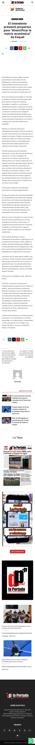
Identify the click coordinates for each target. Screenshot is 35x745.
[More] (29, 48)
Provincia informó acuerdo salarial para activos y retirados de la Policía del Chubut (16, 627)
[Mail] (14, 730)
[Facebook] (12, 48)
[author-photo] (17, 379)
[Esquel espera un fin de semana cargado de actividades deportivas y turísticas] (6, 409)
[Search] (32, 2)
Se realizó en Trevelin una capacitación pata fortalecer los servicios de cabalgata (26, 354)
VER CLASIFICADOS (17, 552)
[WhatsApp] (25, 48)
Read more (12, 636)
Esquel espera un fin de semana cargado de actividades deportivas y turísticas (15, 660)
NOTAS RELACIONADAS (10, 391)
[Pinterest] (20, 48)
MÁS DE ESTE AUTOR (25, 391)
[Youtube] (17, 736)
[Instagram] (9, 730)
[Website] (25, 730)
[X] (16, 48)
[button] (3, 2)
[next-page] (6, 429)
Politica (20, 19)
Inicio (3, 15)
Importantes (9, 15)
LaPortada (14, 41)
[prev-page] (3, 429)
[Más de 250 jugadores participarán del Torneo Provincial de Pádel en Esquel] (6, 420)
